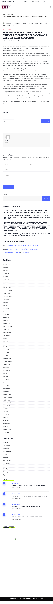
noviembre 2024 (7, 326)
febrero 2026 (6, 282)
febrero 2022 (6, 423)
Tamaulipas (6, 466)
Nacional (5, 457)
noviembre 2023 (7, 361)
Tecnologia (6, 469)
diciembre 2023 (7, 358)
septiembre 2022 (7, 403)
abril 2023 (5, 382)
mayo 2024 (6, 344)
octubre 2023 (6, 364)
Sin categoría (6, 463)
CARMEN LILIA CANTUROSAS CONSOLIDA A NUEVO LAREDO (29, 485)
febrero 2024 (6, 353)
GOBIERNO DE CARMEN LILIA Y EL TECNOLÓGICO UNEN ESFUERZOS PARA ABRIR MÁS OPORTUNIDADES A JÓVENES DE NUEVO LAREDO (25, 223)
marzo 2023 (6, 385)
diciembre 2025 (7, 288)
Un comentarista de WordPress (11, 252)
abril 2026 (5, 276)
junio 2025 (5, 305)
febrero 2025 (6, 317)
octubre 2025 (6, 294)
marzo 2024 (6, 350)
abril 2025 (5, 311)
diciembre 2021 (7, 429)
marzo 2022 (6, 420)
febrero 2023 (6, 388)
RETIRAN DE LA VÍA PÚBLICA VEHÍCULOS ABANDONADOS (22, 246)
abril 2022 (5, 417)
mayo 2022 (6, 415)
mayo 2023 (6, 379)
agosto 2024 (6, 335)
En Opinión (6, 448)
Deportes (5, 442)
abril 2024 (5, 347)
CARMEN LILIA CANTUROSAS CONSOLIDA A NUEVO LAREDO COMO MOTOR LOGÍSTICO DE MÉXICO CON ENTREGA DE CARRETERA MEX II (26, 211)
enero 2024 (6, 356)
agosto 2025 (6, 299)
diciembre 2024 (7, 323)
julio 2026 (5, 267)
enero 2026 (6, 285)
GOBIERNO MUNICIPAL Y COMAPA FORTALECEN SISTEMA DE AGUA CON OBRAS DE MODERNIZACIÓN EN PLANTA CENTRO (27, 234)
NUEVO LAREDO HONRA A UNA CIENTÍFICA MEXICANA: (27, 517)
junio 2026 (5, 270)
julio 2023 (5, 373)
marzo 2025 (6, 314)
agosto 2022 (6, 406)
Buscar (5, 194)
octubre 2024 (6, 329)
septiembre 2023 (7, 367)
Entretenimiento (7, 451)
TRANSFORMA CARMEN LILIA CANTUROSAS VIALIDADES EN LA (30, 496)
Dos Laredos (6, 445)
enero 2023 (6, 391)
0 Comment (25, 40)
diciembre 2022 (7, 394)
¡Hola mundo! (25, 252)
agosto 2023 (6, 370)
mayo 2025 (6, 308)
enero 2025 (6, 320)
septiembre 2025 (7, 296)
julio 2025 (5, 302)
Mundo (5, 454)
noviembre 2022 (7, 397)
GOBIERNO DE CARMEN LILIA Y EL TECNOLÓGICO (26, 506)
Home (4, 14)
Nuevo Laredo (10, 14)
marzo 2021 (6, 432)
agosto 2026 (6, 264)
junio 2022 (5, 412)
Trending (5, 472)
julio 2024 (5, 338)
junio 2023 (5, 376)
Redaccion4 (7, 40)
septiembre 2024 (7, 332)
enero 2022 (6, 426)
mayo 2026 (6, 273)
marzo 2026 (6, 279)
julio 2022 (5, 409)
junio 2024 (5, 341)
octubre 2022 (6, 400)
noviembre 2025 (7, 291)
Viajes (4, 475)
